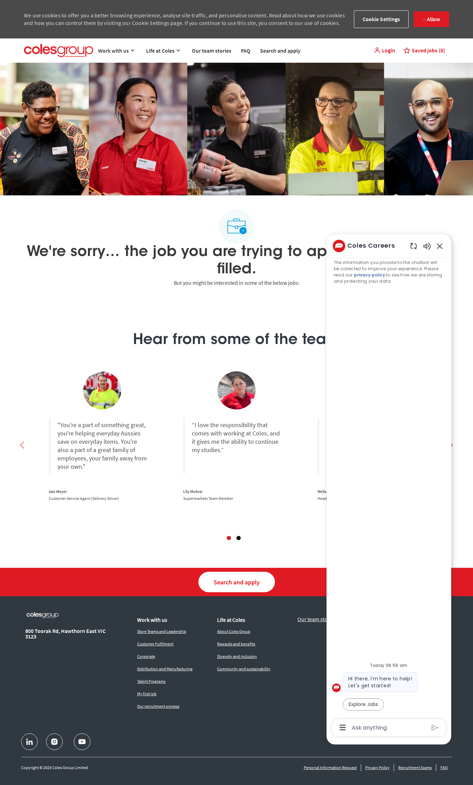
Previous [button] (22, 445)
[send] (435, 727)
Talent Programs (151, 681)
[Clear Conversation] (414, 245)
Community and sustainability (243, 668)
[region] (389, 486)
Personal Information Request (330, 767)
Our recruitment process (158, 706)
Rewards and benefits (236, 643)
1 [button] (229, 538)
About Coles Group (233, 631)
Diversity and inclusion (237, 656)
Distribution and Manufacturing (165, 668)
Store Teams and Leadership (161, 631)
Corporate (146, 656)
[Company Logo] (58, 50)
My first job (147, 693)
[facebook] (29, 741)
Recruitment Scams (415, 767)
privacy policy (369, 275)
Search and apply (280, 50)
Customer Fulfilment (155, 643)
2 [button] (239, 538)
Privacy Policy (377, 767)
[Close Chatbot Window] (439, 246)
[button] (384, 50)
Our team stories (211, 50)
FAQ (245, 50)
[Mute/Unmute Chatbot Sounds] (427, 246)
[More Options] (342, 727)
